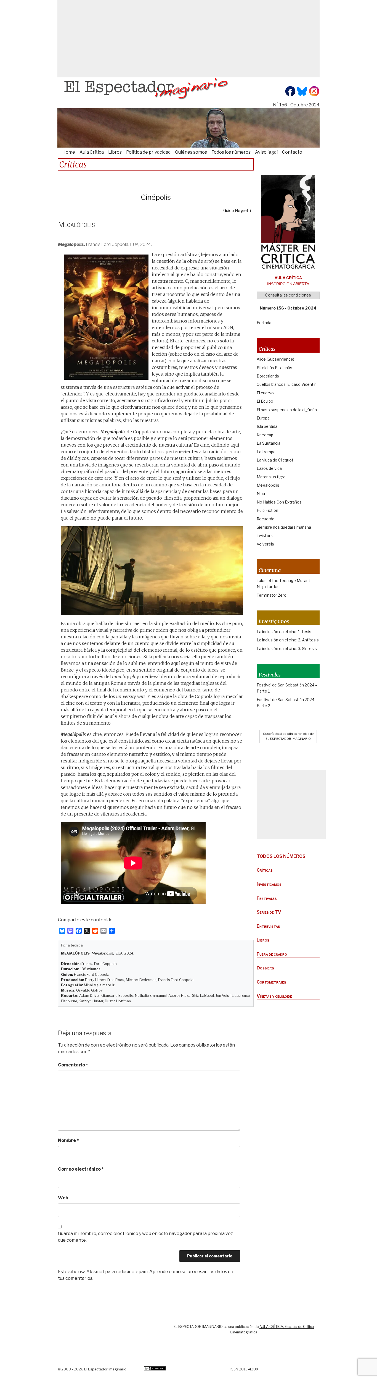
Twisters (265, 535)
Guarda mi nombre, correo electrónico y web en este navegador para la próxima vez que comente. (145, 1237)
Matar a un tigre (271, 476)
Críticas (265, 870)
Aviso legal (266, 152)
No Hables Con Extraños (279, 502)
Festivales (267, 898)
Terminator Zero (271, 595)
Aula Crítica (91, 152)
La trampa (266, 451)
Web (63, 1197)
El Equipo (265, 401)
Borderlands (268, 376)
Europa (263, 418)
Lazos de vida (269, 468)
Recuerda (265, 519)
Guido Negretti (237, 210)
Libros (115, 152)
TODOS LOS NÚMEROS (281, 856)
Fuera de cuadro (272, 954)
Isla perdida (267, 426)
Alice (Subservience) (275, 359)
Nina (261, 493)
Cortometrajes (271, 982)
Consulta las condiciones (288, 295)
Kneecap (265, 434)
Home (68, 152)
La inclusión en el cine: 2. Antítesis (288, 640)
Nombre (68, 1140)
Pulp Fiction (267, 510)
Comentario (73, 1065)
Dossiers (265, 968)
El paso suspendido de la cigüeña (287, 409)
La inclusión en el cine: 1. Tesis (284, 631)
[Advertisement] (188, 38)
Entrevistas (268, 926)
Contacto (292, 152)
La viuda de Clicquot (275, 460)
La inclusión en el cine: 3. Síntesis (287, 648)
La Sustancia (268, 443)
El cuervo (265, 392)
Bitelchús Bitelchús (274, 367)
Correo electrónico (81, 1169)
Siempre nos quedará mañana (284, 527)
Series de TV (269, 912)
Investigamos (269, 884)
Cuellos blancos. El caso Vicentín (287, 384)
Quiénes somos (191, 152)
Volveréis (265, 544)
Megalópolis (268, 485)
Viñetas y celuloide (274, 996)
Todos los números (231, 152)
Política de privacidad (148, 152)
